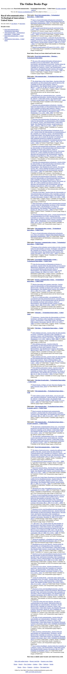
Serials (51, 664)
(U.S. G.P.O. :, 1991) (48, 137)
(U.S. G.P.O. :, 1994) (48, 206)
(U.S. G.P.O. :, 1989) (47, 347)
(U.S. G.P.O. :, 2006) (48, 461)
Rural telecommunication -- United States (47, 447)
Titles (40, 664)
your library (14, 23)
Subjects (45, 664)
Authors (35, 664)
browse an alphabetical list (25, 12)
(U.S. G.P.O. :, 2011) (48, 47)
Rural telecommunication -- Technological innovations (11, 30)
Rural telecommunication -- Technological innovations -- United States (43, 16)
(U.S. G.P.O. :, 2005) (48, 250)
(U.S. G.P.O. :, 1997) (48, 268)
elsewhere (22, 23)
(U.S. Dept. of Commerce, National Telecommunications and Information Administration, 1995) (47, 21)
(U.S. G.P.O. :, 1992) (48, 166)
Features (30, 667)
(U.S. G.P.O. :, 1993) (48, 181)
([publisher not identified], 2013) (48, 648)
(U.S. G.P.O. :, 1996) (48, 65)
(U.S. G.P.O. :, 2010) (48, 513)
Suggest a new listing (47, 661)
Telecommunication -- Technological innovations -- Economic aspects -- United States (45, 407)
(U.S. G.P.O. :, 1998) (48, 320)
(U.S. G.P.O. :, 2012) (47, 570)
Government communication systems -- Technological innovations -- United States (42, 260)
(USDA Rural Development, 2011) (46, 540)
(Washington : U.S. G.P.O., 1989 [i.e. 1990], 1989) (48, 336)
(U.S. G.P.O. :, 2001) (48, 41)
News (24, 667)
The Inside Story (44, 667)
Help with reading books (21, 661)
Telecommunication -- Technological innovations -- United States (14, 33)
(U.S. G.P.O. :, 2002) (47, 301)
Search (20, 664)
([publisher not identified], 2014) (48, 606)
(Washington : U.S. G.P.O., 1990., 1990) (48, 109)
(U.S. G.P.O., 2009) (48, 557)
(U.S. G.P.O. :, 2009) (48, 98)
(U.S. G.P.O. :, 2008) (48, 287)
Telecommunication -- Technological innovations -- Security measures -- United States (45, 422)
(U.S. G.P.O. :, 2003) (48, 547)
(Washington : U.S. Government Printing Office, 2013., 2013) (48, 218)
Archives (36, 667)
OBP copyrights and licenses (33, 672)
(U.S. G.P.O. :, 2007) (48, 85)
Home (15, 664)
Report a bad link (34, 661)
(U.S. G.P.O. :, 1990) (48, 122)
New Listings (27, 664)
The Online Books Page (33, 4)
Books (19, 667)
